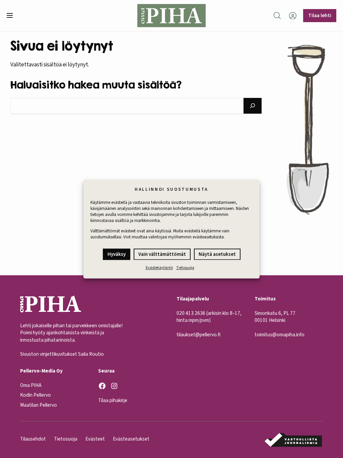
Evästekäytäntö (159, 268)
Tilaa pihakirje (112, 400)
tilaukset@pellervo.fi (198, 334)
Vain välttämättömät (162, 254)
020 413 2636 (191, 313)
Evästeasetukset (131, 439)
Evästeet (95, 439)
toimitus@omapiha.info (279, 334)
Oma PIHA (31, 385)
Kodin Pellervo (35, 395)
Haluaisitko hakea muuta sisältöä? (96, 84)
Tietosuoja (185, 268)
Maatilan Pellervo (38, 405)
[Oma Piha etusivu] (171, 15)
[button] (12, 15)
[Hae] (253, 106)
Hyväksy (117, 254)
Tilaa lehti (319, 15)
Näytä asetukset (217, 254)
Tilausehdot (33, 439)
